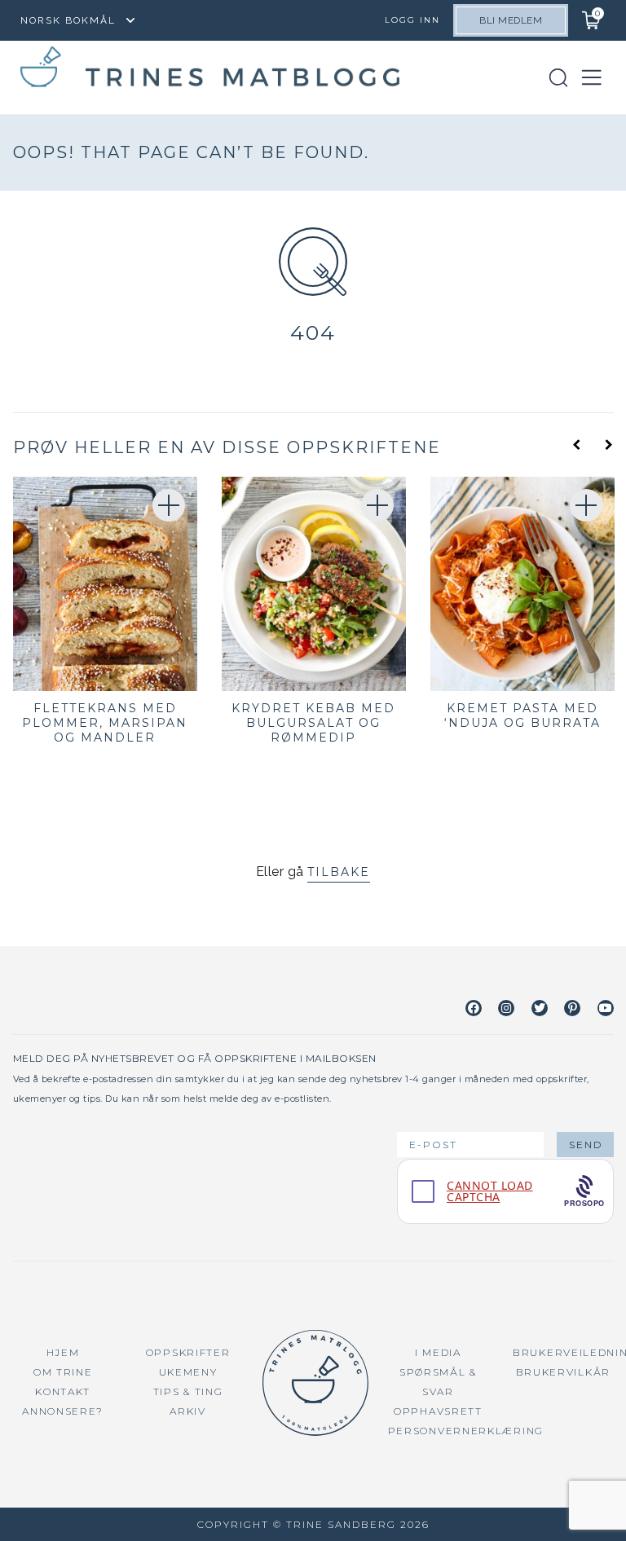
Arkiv (188, 1411)
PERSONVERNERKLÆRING (466, 1430)
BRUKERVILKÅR (563, 1372)
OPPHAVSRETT (438, 1411)
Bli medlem (510, 20)
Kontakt (62, 1391)
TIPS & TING (188, 1391)
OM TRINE (63, 1372)
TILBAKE (338, 872)
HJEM (63, 1352)
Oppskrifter (188, 1352)
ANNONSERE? (63, 1411)
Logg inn (412, 20)
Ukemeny (188, 1372)
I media (438, 1352)
